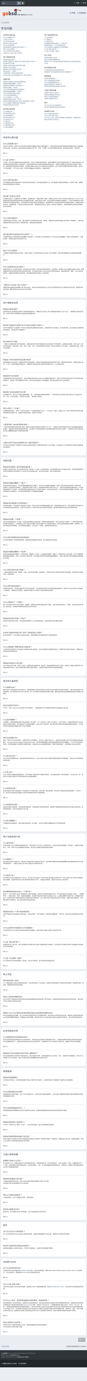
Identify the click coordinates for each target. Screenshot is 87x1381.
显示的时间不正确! (9, 63)
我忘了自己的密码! (9, 49)
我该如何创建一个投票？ (10, 87)
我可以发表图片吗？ (9, 117)
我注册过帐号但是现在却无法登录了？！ (15, 47)
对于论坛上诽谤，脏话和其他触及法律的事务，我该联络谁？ (63, 117)
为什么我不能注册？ (9, 41)
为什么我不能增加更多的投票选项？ (14, 89)
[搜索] (19, 3)
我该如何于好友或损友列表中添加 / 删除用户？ (58, 72)
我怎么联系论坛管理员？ (52, 119)
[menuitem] (83, 3)
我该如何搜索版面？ (50, 78)
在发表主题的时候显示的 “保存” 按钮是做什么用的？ (19, 101)
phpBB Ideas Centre (58, 1286)
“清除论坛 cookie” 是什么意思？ (13, 53)
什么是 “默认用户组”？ (51, 49)
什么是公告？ (7, 121)
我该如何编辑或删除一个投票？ (12, 91)
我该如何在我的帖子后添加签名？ (13, 85)
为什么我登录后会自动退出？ (12, 51)
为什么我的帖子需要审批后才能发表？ (15, 103)
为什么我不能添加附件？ (10, 95)
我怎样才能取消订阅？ (51, 98)
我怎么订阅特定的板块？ (52, 96)
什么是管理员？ (49, 37)
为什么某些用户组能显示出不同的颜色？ (56, 47)
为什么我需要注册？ (9, 37)
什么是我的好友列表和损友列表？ (54, 70)
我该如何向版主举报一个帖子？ (12, 99)
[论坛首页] (17, 12)
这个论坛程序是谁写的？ (52, 113)
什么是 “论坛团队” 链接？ (52, 51)
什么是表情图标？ (8, 115)
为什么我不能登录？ (9, 45)
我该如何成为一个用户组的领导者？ (55, 45)
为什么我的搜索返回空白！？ (53, 82)
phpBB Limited (25, 1270)
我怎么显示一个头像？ (10, 71)
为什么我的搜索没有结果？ (52, 80)
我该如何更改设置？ (9, 59)
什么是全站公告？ (8, 119)
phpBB (63, 380)
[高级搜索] (23, 3)
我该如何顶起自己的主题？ (11, 105)
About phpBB (25, 1272)
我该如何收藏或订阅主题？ (52, 94)
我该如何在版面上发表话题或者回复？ (15, 81)
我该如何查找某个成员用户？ (53, 84)
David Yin (14, 1355)
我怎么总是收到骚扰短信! (52, 59)
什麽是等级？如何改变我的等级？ (13, 73)
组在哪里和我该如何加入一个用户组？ (56, 43)
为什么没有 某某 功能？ (51, 115)
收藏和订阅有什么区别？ (52, 93)
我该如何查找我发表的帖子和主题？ (55, 86)
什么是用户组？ (49, 41)
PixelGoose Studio (23, 1357)
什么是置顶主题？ (8, 123)
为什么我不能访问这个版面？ (12, 93)
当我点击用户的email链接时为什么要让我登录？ (18, 75)
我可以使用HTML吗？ (10, 113)
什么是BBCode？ (8, 111)
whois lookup (28, 1304)
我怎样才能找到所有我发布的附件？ (55, 107)
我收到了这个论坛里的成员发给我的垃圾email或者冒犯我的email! (62, 62)
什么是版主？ (48, 39)
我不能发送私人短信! (50, 57)
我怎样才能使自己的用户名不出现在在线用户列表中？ (19, 61)
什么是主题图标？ (8, 127)
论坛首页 (6, 1346)
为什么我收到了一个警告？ (11, 97)
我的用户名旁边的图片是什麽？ (12, 69)
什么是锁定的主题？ (9, 125)
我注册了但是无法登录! (10, 43)
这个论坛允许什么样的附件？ (53, 105)
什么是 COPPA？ (8, 39)
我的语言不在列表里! (9, 67)
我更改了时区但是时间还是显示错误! (14, 65)
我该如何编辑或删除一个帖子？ (12, 83)
